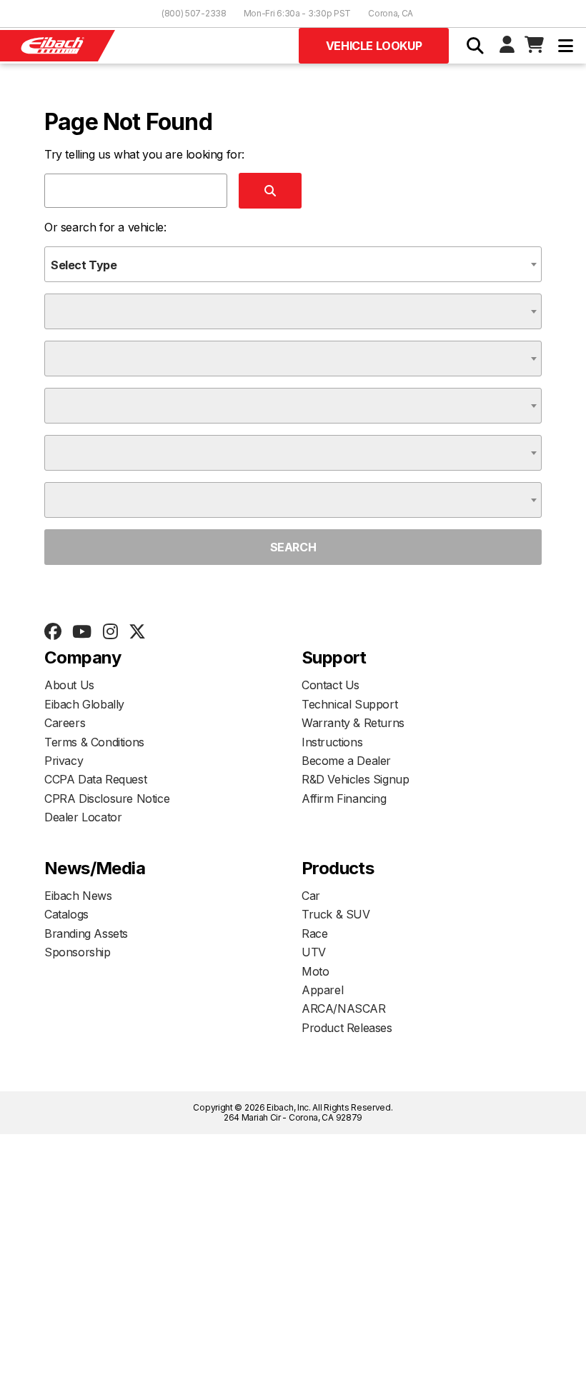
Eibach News (78, 895)
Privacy (63, 760)
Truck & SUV (336, 914)
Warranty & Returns (353, 722)
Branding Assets (86, 933)
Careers (64, 722)
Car (311, 895)
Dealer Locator (82, 817)
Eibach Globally (84, 704)
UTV (314, 952)
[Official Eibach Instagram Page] (110, 632)
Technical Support (349, 704)
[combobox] (293, 264)
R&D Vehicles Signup (355, 779)
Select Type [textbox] (84, 265)
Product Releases (347, 1027)
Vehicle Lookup (374, 46)
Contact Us (330, 685)
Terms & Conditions (94, 742)
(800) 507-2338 (194, 13)
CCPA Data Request (95, 779)
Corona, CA (390, 13)
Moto (315, 971)
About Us (69, 685)
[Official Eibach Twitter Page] (137, 632)
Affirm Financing (344, 798)
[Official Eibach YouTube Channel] (81, 632)
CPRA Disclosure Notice (106, 798)
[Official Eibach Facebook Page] (52, 632)
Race (314, 933)
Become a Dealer (346, 760)
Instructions (332, 742)
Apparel (322, 989)
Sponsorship (77, 952)
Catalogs (66, 914)
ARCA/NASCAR (344, 1008)
